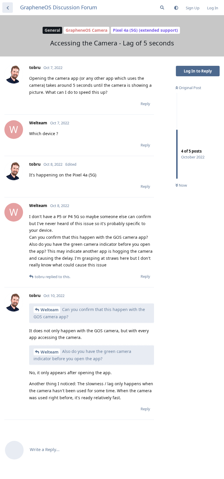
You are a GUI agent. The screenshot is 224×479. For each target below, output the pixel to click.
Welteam (50, 309)
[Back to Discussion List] (7, 7)
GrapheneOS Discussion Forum (58, 7)
